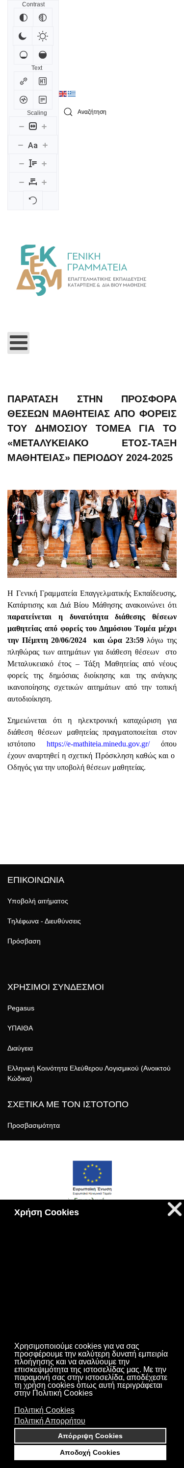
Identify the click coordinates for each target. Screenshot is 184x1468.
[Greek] (72, 93)
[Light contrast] (42, 36)
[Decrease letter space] (21, 181)
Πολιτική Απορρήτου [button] (49, 1421)
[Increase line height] (44, 163)
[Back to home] (81, 270)
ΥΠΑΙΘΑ (20, 1028)
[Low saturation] (23, 55)
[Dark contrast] (22, 36)
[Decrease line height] (21, 163)
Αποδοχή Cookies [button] (90, 1452)
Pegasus (20, 1008)
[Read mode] (43, 100)
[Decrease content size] (21, 126)
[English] (63, 93)
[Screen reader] (23, 100)
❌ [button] (175, 1209)
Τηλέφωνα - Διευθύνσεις (44, 921)
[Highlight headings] (43, 81)
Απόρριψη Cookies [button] (90, 1436)
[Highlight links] (23, 81)
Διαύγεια (20, 1048)
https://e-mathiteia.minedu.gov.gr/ (98, 744)
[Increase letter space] (44, 181)
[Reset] (33, 200)
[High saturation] (43, 55)
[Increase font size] (45, 144)
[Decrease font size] (20, 144)
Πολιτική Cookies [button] (44, 1410)
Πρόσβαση (24, 941)
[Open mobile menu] (18, 343)
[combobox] (118, 112)
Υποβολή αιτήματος (37, 901)
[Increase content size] (44, 126)
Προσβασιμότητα (33, 1125)
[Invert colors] (23, 17)
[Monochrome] (43, 17)
